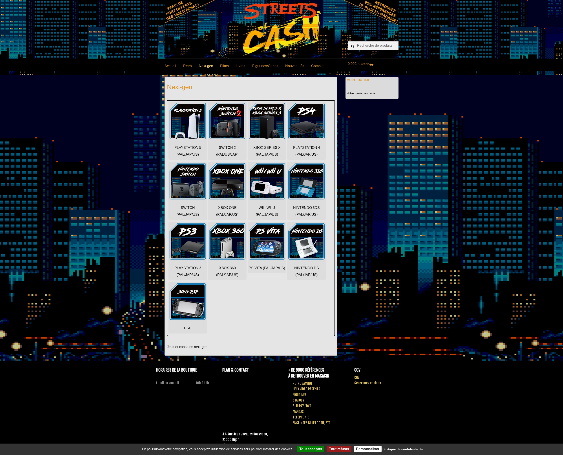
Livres (240, 66)
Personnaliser (367, 449)
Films (224, 66)
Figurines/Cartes (265, 66)
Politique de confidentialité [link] (402, 449)
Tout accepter (310, 449)
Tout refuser (339, 449)
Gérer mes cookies (367, 383)
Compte (317, 66)
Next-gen (206, 66)
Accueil (170, 66)
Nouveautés (294, 66)
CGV (356, 377)
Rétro (187, 66)
